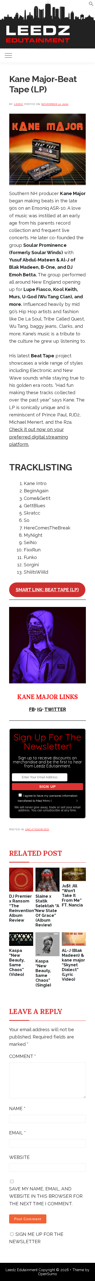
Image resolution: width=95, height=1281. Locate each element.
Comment (22, 1056)
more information (64, 801)
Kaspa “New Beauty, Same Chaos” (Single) (43, 973)
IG (39, 709)
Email (17, 1132)
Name (17, 1108)
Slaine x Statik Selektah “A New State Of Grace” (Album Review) (47, 910)
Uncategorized (37, 829)
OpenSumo (47, 1274)
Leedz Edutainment (21, 1270)
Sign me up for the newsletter (36, 1238)
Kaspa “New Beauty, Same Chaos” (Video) (17, 962)
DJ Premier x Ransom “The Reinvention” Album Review (21, 908)
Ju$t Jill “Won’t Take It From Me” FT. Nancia (72, 896)
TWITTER (55, 709)
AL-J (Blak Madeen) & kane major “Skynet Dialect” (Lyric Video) (73, 965)
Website (19, 1157)
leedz (18, 104)
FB (32, 709)
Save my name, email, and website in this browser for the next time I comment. (46, 1196)
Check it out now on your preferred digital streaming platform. (38, 437)
